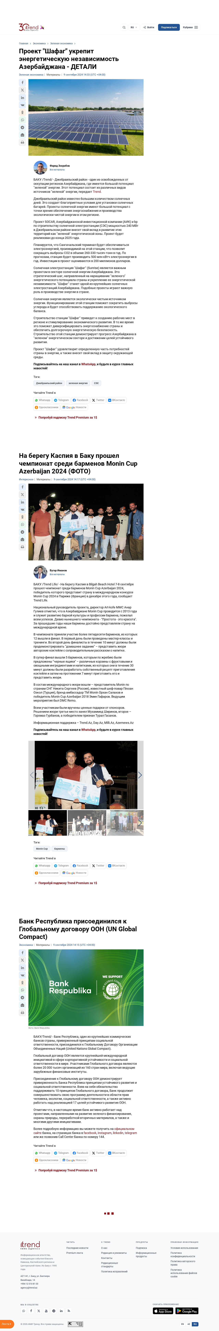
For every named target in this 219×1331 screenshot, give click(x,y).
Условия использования (184, 1248)
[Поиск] (124, 27)
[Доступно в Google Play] (186, 1310)
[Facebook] (31, 1311)
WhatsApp (88, 364)
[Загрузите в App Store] (163, 1310)
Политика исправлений (114, 1271)
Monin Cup (42, 848)
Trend (97, 191)
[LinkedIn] (61, 1311)
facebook (90, 1133)
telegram (131, 1133)
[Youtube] (46, 1311)
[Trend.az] (31, 27)
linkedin (118, 1133)
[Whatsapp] (24, 1311)
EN (182, 1324)
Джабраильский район (49, 383)
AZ (189, 1324)
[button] (22, 82)
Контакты (106, 1258)
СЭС (96, 383)
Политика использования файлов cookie (184, 1273)
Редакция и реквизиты (114, 1253)
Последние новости (77, 1248)
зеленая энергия (78, 383)
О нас (104, 1248)
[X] (39, 1311)
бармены (59, 848)
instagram (105, 1133)
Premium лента (74, 1253)
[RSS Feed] (69, 1311)
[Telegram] (54, 1311)
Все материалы (57, 170)
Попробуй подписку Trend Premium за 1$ (67, 417)
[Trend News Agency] (30, 1245)
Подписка (141, 1248)
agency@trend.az (29, 1287)
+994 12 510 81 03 (29, 1283)
